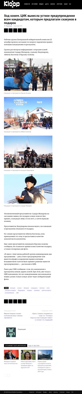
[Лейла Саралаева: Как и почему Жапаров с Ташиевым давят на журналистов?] (28, 355)
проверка (37, 290)
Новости (27, 4)
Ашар (66, 4)
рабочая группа (46, 290)
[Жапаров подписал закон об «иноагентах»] (11, 355)
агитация (12, 288)
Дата (47, 4)
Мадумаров (21, 290)
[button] (75, 4)
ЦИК (17, 292)
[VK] (15, 30)
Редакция (9, 26)
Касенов (42, 288)
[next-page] (8, 375)
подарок (29, 290)
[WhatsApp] (24, 30)
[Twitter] (11, 30)
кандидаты (34, 288)
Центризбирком (9, 292)
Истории (35, 4)
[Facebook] (6, 30)
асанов (19, 288)
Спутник (59, 4)
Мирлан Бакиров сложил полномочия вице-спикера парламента (13, 316)
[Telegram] (20, 30)
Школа (52, 4)
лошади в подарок (10, 290)
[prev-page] (5, 375)
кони (48, 288)
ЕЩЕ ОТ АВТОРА (33, 345)
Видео (41, 4)
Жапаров (26, 288)
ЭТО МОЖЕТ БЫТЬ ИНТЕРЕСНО (15, 345)
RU (70, 4)
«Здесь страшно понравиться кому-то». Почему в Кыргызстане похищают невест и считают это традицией (41, 317)
